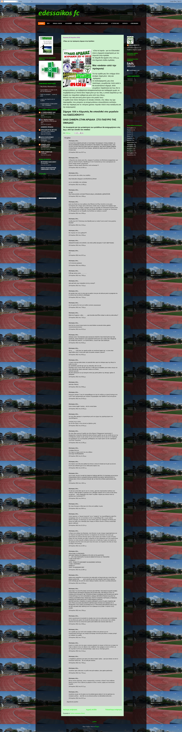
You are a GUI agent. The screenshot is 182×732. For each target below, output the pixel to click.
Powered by (134, 121)
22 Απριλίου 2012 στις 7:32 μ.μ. (77, 317)
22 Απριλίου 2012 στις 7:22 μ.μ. (77, 285)
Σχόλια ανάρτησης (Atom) (78, 713)
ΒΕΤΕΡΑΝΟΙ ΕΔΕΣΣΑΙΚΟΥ (48, 162)
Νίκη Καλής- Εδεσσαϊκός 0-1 (48, 86)
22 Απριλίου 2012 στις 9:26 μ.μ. (77, 376)
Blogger (97, 726)
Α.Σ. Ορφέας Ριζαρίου (47, 119)
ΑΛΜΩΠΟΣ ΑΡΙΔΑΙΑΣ (47, 127)
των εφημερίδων (51, 198)
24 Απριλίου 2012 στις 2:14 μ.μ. (77, 651)
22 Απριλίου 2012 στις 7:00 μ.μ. (77, 275)
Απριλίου (129, 138)
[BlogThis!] (77, 133)
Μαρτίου (129, 140)
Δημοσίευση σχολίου (72, 701)
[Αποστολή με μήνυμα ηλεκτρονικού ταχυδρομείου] (75, 133)
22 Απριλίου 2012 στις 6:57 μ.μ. (77, 255)
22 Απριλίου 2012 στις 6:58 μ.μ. (77, 265)
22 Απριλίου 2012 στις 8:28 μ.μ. (77, 342)
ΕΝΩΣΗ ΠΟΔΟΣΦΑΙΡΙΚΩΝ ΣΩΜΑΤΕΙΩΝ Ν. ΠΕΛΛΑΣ (48, 168)
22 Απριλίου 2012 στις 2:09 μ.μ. (77, 213)
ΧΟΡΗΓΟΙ (124, 23)
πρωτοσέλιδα (44, 198)
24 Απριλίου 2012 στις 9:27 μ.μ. (77, 698)
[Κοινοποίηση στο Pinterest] (83, 133)
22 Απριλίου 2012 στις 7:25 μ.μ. (77, 297)
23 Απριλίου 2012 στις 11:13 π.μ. (78, 525)
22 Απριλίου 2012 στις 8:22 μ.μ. (77, 329)
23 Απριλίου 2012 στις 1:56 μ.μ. (77, 610)
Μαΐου (128, 136)
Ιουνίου (129, 134)
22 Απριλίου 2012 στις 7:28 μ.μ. (77, 307)
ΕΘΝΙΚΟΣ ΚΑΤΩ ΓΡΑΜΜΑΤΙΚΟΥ (45, 145)
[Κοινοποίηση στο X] (79, 133)
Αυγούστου (130, 130)
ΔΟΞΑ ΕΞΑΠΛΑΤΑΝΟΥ (47, 137)
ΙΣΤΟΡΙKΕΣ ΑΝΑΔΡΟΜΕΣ (101, 23)
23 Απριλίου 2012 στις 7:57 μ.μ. (77, 637)
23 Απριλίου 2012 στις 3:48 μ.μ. (77, 624)
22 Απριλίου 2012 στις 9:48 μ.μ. (77, 387)
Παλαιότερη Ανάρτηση (113, 710)
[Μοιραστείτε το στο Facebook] (81, 133)
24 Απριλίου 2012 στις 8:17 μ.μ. (77, 686)
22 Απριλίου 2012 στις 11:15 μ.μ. (77, 456)
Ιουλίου (129, 132)
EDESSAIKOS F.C (134, 45)
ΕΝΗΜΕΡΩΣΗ (44, 163)
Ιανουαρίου (130, 144)
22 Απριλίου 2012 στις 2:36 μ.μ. (77, 245)
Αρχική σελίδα (91, 710)
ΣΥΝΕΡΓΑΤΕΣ (87, 23)
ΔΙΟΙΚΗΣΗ (78, 23)
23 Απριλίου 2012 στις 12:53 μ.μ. (78, 583)
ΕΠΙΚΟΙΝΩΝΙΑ (134, 23)
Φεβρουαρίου (130, 142)
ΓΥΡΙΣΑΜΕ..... (44, 153)
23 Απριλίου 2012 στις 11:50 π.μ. (78, 546)
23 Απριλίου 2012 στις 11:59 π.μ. (78, 569)
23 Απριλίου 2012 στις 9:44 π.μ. (77, 498)
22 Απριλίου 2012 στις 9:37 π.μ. (77, 152)
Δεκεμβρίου (130, 146)
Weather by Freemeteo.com (132, 158)
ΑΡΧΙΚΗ (41, 23)
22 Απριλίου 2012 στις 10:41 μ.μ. (78, 425)
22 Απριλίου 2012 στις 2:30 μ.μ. (77, 235)
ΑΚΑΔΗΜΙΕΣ (68, 23)
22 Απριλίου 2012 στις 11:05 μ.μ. (77, 442)
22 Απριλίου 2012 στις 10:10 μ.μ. (78, 398)
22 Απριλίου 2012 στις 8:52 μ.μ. (77, 354)
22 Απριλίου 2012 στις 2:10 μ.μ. (77, 225)
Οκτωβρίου (130, 151)
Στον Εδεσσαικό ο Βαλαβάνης (48, 147)
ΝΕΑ (48, 23)
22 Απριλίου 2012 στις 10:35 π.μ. (78, 167)
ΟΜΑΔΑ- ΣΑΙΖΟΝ (57, 23)
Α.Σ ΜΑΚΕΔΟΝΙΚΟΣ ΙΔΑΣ (48, 112)
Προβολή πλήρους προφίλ (134, 49)
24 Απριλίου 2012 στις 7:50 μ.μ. (77, 663)
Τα (41, 198)
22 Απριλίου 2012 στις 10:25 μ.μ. (78, 408)
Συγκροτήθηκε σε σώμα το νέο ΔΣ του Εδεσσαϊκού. (48, 90)
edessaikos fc (58, 13)
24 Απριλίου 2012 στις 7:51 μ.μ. (77, 673)
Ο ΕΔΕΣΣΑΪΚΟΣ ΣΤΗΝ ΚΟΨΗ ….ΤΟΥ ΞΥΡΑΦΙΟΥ (48, 104)
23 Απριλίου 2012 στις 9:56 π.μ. (77, 508)
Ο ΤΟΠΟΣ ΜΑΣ (115, 23)
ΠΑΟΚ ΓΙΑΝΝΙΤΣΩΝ (46, 152)
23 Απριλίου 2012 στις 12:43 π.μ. (78, 468)
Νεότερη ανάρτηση (70, 710)
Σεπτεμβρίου (130, 128)
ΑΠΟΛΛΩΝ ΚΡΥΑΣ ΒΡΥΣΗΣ (49, 130)
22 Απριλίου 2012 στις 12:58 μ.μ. (78, 184)
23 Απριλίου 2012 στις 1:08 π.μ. (77, 483)
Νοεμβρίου (130, 148)
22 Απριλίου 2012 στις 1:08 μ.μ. (77, 196)
